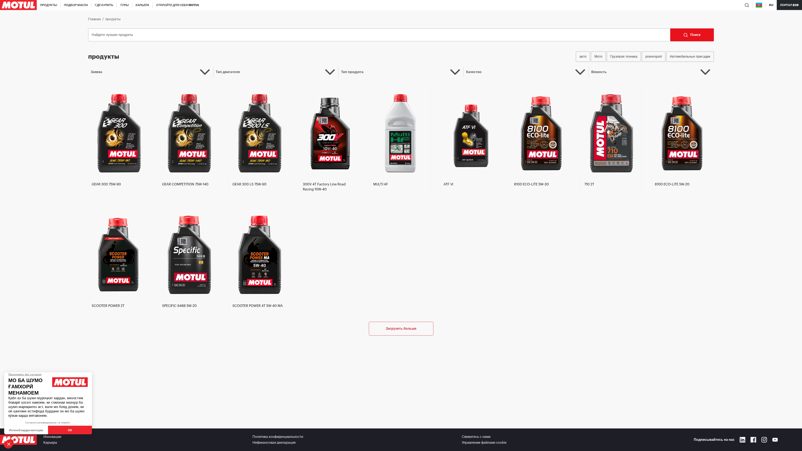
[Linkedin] (742, 440)
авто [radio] (582, 56)
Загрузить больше (401, 328)
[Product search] (746, 5)
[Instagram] (764, 440)
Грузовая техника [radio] (623, 56)
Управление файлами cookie (484, 442)
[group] (645, 56)
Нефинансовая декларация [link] (274, 442)
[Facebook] (753, 440)
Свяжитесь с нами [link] (476, 436)
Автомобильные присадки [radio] (690, 56)
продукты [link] (113, 19)
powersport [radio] (653, 56)
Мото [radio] (598, 56)
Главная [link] (94, 19)
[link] (124, 5)
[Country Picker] (759, 5)
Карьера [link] (50, 442)
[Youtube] (775, 440)
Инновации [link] (52, 436)
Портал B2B (789, 5)
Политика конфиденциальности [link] (278, 436)
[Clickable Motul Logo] (18, 5)
